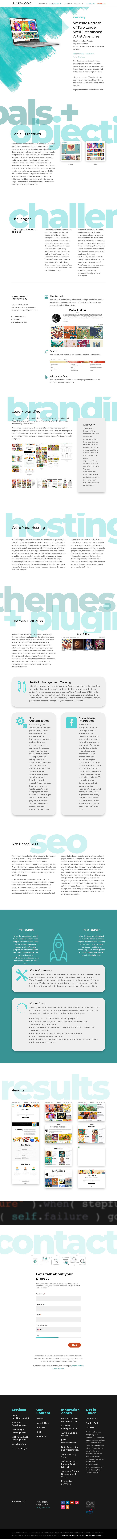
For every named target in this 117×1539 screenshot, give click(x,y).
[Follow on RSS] (67, 1507)
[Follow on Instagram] (76, 1502)
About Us (77, 3)
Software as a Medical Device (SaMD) (69, 1464)
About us (41, 1436)
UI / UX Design (19, 1448)
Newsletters (42, 1423)
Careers (90, 1427)
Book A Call (101, 3)
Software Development (19, 1424)
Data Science (19, 1444)
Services (42, 3)
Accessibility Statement (94, 1535)
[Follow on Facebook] (63, 1502)
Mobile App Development (19, 1431)
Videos (39, 1418)
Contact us (92, 1418)
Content (67, 3)
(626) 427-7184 (43, 1507)
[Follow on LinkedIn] (67, 1502)
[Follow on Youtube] (72, 1502)
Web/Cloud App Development (20, 1438)
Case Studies (54, 3)
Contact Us (90, 3)
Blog (38, 1432)
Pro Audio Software (66, 1482)
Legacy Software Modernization (70, 1420)
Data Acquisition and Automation (70, 1448)
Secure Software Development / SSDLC (70, 1474)
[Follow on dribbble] (63, 1507)
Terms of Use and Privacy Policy (73, 1535)
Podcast (40, 1427)
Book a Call (92, 1423)
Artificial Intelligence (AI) (20, 1416)
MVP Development (68, 1441)
